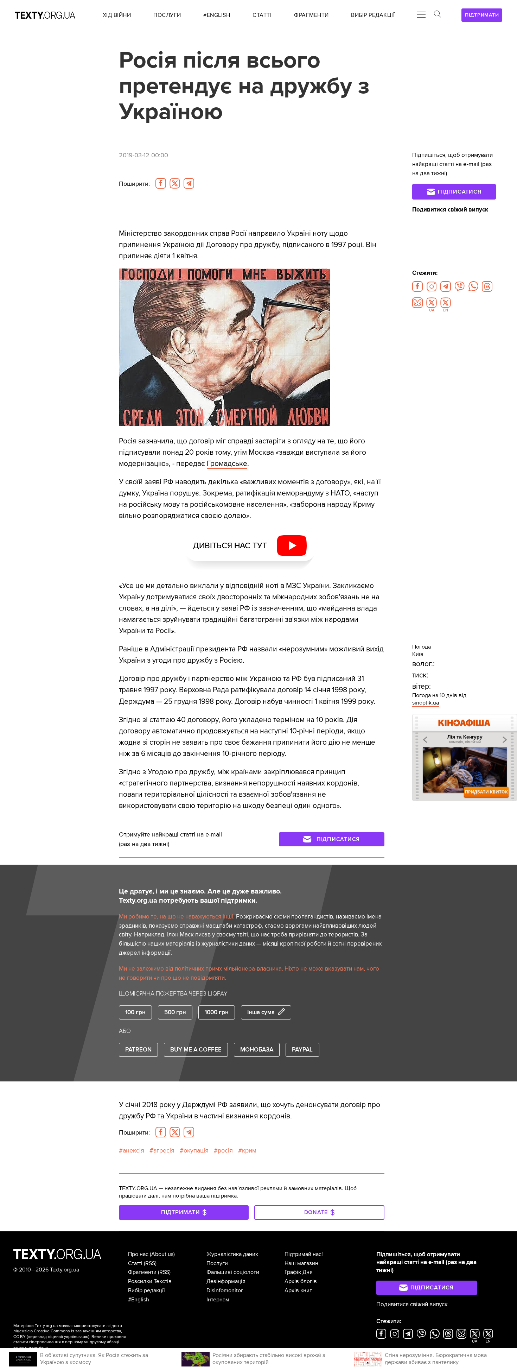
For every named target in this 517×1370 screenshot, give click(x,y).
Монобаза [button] (256, 1049)
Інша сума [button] (261, 1012)
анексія (133, 1150)
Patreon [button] (138, 1049)
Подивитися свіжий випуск (450, 209)
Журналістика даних (232, 1254)
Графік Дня (299, 1272)
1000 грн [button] (217, 1012)
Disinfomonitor (224, 1290)
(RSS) (150, 1263)
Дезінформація (225, 1281)
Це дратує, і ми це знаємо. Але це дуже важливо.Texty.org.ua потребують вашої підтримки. (200, 896)
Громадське (227, 463)
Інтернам (217, 1299)
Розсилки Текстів (150, 1281)
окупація (196, 1150)
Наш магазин (301, 1263)
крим (249, 1150)
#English (138, 1299)
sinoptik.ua (425, 702)
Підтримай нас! (304, 1254)
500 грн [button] (175, 1012)
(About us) (162, 1254)
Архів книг (298, 1290)
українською (76, 1336)
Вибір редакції (146, 1290)
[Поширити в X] (175, 183)
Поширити (134, 184)
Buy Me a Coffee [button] (196, 1049)
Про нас (138, 1254)
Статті (135, 1263)
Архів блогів (301, 1281)
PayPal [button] (302, 1049)
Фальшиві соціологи (232, 1272)
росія (225, 1150)
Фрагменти (142, 1272)
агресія (163, 1150)
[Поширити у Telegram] (189, 183)
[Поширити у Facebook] (160, 183)
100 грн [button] (135, 1012)
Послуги (217, 1263)
